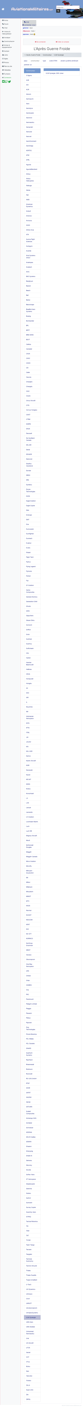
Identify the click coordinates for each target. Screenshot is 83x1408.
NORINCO (29, 938)
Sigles (6, 58)
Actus (6, 20)
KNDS (28, 784)
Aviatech (29, 267)
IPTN (27, 728)
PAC (27, 994)
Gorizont (29, 625)
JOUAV (28, 742)
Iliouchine (29, 707)
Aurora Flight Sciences (30, 240)
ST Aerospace (31, 1179)
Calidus (28, 344)
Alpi (27, 195)
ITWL (28, 732)
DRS (27, 480)
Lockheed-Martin (32, 821)
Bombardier (30, 321)
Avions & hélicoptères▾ (6, 33)
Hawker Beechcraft (30, 664)
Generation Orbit (31, 601)
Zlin (27, 1394)
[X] (9, 82)
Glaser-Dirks (30, 620)
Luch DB (29, 831)
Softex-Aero (30, 1174)
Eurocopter (30, 529)
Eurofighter (30, 534)
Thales (28, 1270)
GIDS (28, 611)
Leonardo (29, 812)
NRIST (28, 950)
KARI (27, 765)
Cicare (28, 396)
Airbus (28, 174)
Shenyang (29, 1151)
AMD (27, 199)
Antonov (29, 216)
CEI (27, 368)
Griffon (28, 629)
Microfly (29, 866)
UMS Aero (29, 1322)
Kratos (28, 789)
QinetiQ (28, 1048)
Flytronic (29, 571)
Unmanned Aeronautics (30, 1332)
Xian (27, 1371)
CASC (28, 358)
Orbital (28, 976)
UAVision (29, 1294)
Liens (6, 55)
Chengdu (29, 386)
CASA (28, 353)
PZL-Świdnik (30, 1043)
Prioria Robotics (31, 1034)
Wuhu (28, 1366)
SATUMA (29, 1107)
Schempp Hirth (31, 1118)
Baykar (28, 286)
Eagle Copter (30, 505)
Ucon (28, 1298)
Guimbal (29, 639)
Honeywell (29, 679)
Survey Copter (31, 1207)
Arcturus (29, 220)
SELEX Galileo (31, 1137)
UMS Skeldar (30, 1327)
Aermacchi (29, 99)
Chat (5, 28)
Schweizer (29, 1127)
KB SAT (28, 779)
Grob (28, 634)
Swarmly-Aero (31, 1212)
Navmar (28, 910)
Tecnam (28, 1249)
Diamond (29, 459)
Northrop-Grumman (29, 944)
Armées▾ (7, 37)
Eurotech (29, 538)
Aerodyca (29, 108)
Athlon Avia (30, 230)
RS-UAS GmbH (31, 1078)
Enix (27, 524)
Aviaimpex (29, 262)
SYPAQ (28, 1217)
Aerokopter (30, 113)
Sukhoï (28, 1198)
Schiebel (29, 1123)
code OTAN (53, 61)
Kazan (28, 775)
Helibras (29, 669)
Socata (28, 1170)
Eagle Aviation (31, 501)
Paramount (30, 999)
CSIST (28, 414)
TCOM (28, 1240)
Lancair (28, 807)
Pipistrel (28, 1022)
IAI (27, 688)
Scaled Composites (30, 1112)
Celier (28, 372)
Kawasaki (29, 770)
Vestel (28, 1352)
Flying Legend (31, 566)
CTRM (28, 419)
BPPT (28, 330)
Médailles (7, 70)
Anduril (28, 211)
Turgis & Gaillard (31, 1280)
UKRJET (29, 1303)
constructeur (35, 61)
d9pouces (26, 31)
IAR (27, 697)
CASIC (28, 363)
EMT (27, 519)
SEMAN (28, 1141)
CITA (27, 405)
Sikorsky (29, 1165)
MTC (27, 901)
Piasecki (29, 1013)
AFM (27, 155)
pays (25, 61)
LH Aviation (30, 817)
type (44, 61)
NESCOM (29, 920)
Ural (27, 1338)
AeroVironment (31, 141)
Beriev (28, 300)
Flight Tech (30, 557)
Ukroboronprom (31, 1308)
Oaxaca (28, 955)
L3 (27, 798)
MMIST (28, 896)
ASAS (28, 225)
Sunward (29, 1202)
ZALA (28, 1385)
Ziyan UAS (29, 1390)
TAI (27, 1226)
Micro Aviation (31, 861)
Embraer (29, 515)
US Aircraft (30, 1343)
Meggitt (28, 852)
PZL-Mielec (30, 1039)
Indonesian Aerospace (30, 717)
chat (27, 22)
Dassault (29, 433)
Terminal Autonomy (29, 1260)
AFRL (28, 160)
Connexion (7, 77)
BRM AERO (30, 335)
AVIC (27, 272)
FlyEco (28, 562)
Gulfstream (30, 648)
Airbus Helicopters (30, 180)
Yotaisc (28, 1380)
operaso (26, 34)
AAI (27, 85)
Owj (27, 990)
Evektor (28, 543)
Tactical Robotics (32, 1221)
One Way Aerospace (30, 965)
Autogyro (29, 246)
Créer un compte (63, 42)
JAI (27, 737)
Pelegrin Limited (31, 1004)
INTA (27, 723)
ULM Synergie (31, 1317)
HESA (28, 674)
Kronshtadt (30, 793)
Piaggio (28, 1008)
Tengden (29, 1254)
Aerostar (29, 132)
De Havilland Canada (30, 439)
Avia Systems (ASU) (30, 256)
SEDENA (29, 1132)
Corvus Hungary (31, 410)
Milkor (28, 882)
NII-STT (28, 934)
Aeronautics (30, 122)
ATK (27, 234)
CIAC (28, 391)
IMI (27, 711)
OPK (27, 971)
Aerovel (28, 136)
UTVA (28, 1348)
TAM (27, 1231)
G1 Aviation (30, 585)
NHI (27, 929)
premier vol (28, 65)
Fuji (27, 580)
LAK (27, 803)
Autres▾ (6, 51)
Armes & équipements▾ (7, 46)
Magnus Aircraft (31, 835)
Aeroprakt (29, 127)
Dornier (28, 470)
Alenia (28, 190)
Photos (6, 62)
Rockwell (29, 1074)
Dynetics (29, 484)
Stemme (29, 1188)
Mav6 (28, 840)
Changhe (29, 382)
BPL (27, 325)
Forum (6, 24)
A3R (27, 80)
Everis (28, 548)
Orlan (28, 980)
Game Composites (30, 591)
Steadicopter (30, 1184)
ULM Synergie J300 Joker (54, 73)
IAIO (27, 693)
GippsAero (29, 615)
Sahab (28, 1102)
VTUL (28, 1362)
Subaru (28, 1193)
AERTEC (29, 150)
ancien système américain (69, 61)
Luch (27, 826)
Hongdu (29, 683)
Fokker (28, 576)
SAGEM (28, 1097)
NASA (28, 906)
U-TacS (28, 1284)
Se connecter (41, 42)
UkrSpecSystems (32, 1313)
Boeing (28, 316)
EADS (28, 496)
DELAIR (28, 445)
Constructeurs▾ (9, 41)
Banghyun (29, 281)
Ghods (28, 606)
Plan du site (8, 66)
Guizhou (29, 644)
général (25, 28)
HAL (27, 653)
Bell (27, 295)
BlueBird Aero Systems (30, 310)
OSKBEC (29, 985)
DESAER (29, 454)
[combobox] (68, 7)
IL (26, 702)
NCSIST (28, 915)
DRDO (28, 475)
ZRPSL (28, 1399)
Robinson (29, 1069)
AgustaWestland (31, 169)
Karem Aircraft (31, 761)
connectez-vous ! (30, 25)
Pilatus (28, 1018)
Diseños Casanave (29, 465)
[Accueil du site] (3, 9)
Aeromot (29, 118)
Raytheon (29, 1060)
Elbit (27, 510)
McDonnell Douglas (29, 846)
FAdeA (28, 552)
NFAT (28, 924)
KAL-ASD (29, 751)
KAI (27, 746)
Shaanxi (28, 1146)
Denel (28, 449)
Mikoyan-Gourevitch (30, 872)
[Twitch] (6, 82)
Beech (28, 290)
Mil (27, 877)
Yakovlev (29, 1376)
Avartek (28, 251)
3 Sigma (29, 75)
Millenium (29, 887)
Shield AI (29, 1156)
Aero (27, 103)
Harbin (28, 658)
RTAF (28, 1083)
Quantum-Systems (29, 1054)
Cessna (28, 377)
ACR (27, 89)
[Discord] (3, 82)
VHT (27, 1357)
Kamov (28, 756)
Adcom (28, 94)
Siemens (29, 1160)
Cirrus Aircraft (30, 400)
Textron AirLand (31, 1266)
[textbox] (67, 7)
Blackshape (30, 304)
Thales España (31, 1275)
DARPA (28, 424)
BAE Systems (30, 276)
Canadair (29, 349)
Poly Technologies (30, 1028)
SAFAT (28, 1092)
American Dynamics (29, 205)
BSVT (28, 339)
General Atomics (31, 597)
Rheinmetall (30, 1064)
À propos (7, 74)
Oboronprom (30, 959)
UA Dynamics (30, 1289)
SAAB (28, 1088)
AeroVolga (29, 146)
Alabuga (29, 185)
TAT (27, 1235)
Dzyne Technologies (30, 490)
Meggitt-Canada (31, 856)
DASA (28, 429)
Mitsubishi (29, 891)
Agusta (28, 164)
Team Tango (30, 1245)
